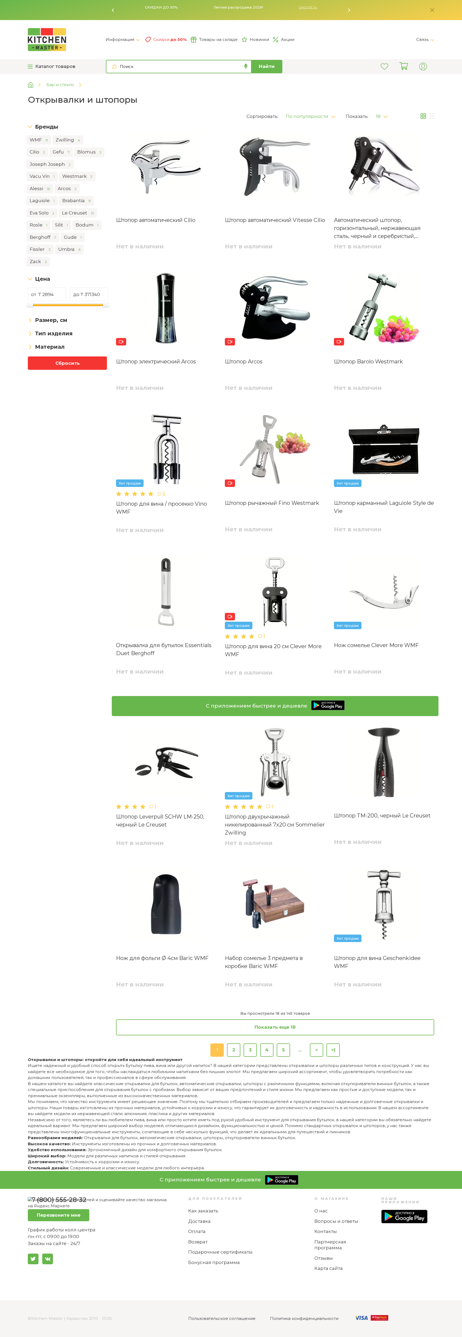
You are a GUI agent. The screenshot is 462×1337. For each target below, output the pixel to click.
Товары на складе (218, 39)
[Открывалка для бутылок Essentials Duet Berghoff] (166, 593)
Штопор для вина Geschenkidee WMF (377, 962)
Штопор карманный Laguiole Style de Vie (384, 507)
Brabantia (76, 200)
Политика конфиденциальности (304, 1318)
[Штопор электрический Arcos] (166, 309)
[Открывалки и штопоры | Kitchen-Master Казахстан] (67, 39)
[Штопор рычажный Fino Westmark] (275, 450)
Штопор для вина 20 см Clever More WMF (273, 650)
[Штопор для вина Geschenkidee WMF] (384, 905)
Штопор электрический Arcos (156, 361)
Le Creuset (78, 213)
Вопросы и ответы (336, 1221)
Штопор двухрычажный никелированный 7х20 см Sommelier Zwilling (275, 824)
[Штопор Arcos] (275, 309)
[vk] (47, 1259)
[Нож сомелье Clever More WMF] (384, 593)
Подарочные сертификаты (220, 1252)
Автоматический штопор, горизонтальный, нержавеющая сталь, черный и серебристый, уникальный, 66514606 (377, 228)
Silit (61, 225)
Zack (38, 261)
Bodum (87, 225)
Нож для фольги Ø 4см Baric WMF (162, 958)
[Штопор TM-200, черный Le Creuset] (384, 763)
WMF (39, 140)
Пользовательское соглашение (222, 1318)
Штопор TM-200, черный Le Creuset (382, 815)
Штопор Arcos (244, 361)
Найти (267, 66)
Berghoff (43, 237)
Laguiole (42, 200)
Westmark (77, 176)
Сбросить (67, 363)
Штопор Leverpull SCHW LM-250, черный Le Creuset (160, 820)
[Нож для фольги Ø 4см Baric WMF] (166, 905)
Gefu (61, 152)
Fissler (40, 249)
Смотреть (308, 7)
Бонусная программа (214, 1262)
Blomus (89, 152)
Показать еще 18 (275, 1027)
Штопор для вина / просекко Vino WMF (161, 508)
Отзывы (323, 1258)
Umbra (69, 249)
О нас (321, 1210)
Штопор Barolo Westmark (368, 361)
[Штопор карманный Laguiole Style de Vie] (384, 450)
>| (333, 1049)
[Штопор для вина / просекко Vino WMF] (166, 450)
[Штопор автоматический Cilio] (166, 167)
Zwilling (68, 140)
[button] (113, 10)
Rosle (38, 225)
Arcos (67, 188)
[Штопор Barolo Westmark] (384, 309)
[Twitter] (33, 1259)
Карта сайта (328, 1268)
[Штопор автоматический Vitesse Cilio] (275, 167)
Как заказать (203, 1210)
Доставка (199, 1221)
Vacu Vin (42, 176)
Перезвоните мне (58, 1215)
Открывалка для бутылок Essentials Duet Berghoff (163, 649)
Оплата (197, 1231)
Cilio (37, 152)
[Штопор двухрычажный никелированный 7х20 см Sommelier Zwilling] (275, 763)
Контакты (325, 1231)
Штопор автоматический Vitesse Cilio (275, 220)
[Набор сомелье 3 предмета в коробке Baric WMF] (275, 905)
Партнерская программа (330, 1245)
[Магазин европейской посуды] (34, 85)
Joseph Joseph (50, 164)
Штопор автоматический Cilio (155, 220)
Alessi (40, 188)
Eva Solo (42, 213)
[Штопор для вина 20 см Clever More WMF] (275, 593)
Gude (73, 237)
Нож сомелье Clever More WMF (376, 645)
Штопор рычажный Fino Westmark (272, 503)
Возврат (197, 1241)
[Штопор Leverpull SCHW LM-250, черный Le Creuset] (166, 763)
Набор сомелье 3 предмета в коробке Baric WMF (264, 962)
